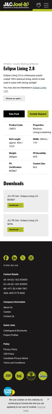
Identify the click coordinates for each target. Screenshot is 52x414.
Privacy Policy (10, 349)
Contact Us (8, 316)
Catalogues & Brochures (15, 330)
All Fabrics (7, 64)
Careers (7, 311)
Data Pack (14, 113)
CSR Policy (8, 353)
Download (13, 205)
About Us (7, 307)
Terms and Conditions (14, 362)
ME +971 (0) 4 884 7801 (15, 288)
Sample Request (38, 113)
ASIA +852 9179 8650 (14, 292)
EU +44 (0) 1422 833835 (15, 284)
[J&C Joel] (16, 5)
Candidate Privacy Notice (15, 358)
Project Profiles (10, 334)
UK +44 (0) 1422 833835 (15, 279)
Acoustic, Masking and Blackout (25, 64)
